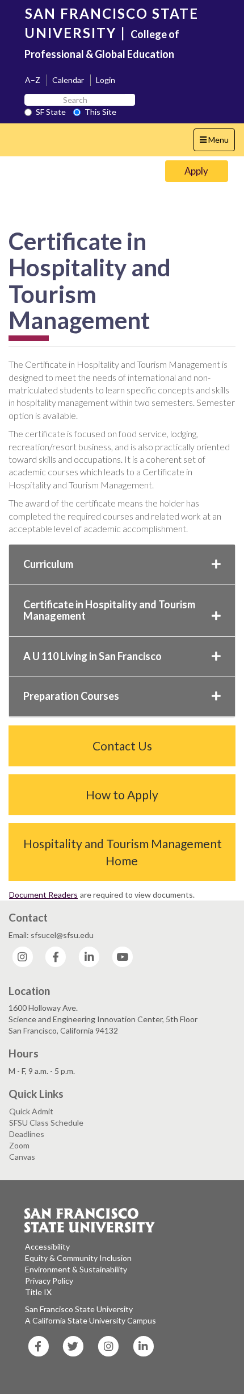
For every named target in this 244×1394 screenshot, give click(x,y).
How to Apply (122, 794)
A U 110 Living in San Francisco (92, 656)
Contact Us (122, 746)
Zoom (19, 1145)
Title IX (38, 1292)
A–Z (32, 80)
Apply (196, 171)
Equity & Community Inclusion (78, 1258)
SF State (51, 112)
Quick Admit (31, 1111)
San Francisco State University (79, 1309)
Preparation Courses (71, 696)
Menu (217, 142)
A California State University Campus (90, 1320)
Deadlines (26, 1134)
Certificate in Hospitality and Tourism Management (109, 610)
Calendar (68, 80)
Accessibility (47, 1246)
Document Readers (43, 894)
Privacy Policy (49, 1280)
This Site (100, 112)
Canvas (22, 1156)
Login (105, 80)
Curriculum (48, 564)
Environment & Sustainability (76, 1269)
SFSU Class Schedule (46, 1122)
